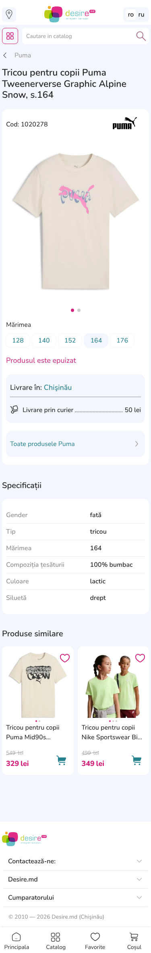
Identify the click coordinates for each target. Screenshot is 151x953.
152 (70, 340)
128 (18, 340)
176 (122, 340)
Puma (22, 55)
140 (44, 340)
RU (142, 14)
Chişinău (58, 388)
